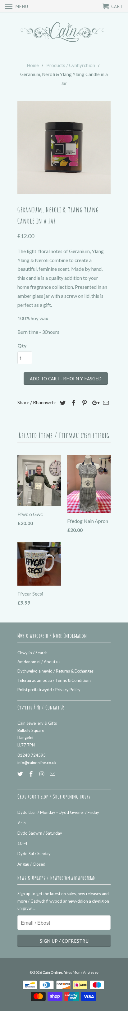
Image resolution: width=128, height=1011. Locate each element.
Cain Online (52, 972)
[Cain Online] (64, 33)
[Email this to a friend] (105, 402)
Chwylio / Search (32, 652)
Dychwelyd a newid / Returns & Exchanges (55, 671)
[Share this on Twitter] (62, 402)
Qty (22, 345)
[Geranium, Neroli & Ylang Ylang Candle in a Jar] (64, 147)
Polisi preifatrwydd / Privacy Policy (48, 689)
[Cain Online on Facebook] (31, 773)
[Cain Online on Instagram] (42, 773)
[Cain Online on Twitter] (20, 773)
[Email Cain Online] (53, 773)
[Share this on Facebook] (73, 402)
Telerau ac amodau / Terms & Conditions (54, 680)
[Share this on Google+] (94, 402)
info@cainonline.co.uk (37, 762)
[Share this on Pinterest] (84, 402)
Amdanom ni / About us (38, 661)
